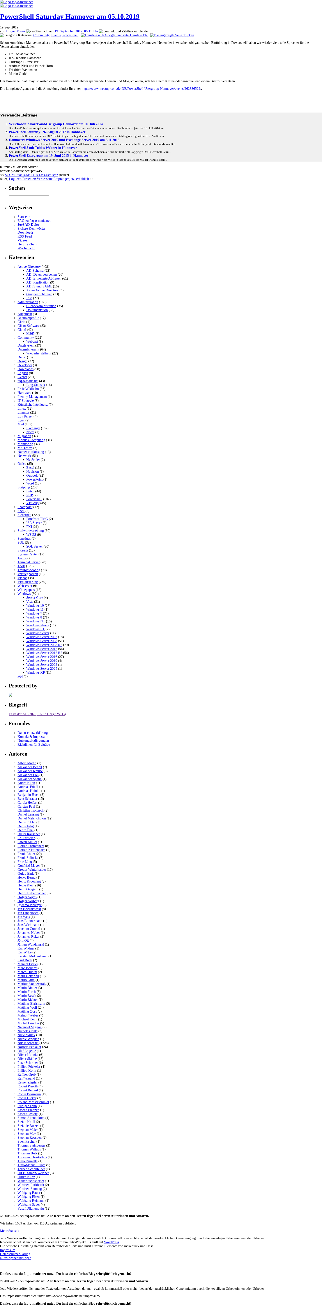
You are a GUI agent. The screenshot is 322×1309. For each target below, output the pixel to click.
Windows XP (35, 672)
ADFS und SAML (39, 286)
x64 (20, 676)
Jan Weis (24, 917)
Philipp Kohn (27, 1070)
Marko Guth (26, 980)
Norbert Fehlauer (29, 1047)
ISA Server (34, 523)
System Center (28, 554)
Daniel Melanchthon (32, 818)
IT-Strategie (26, 400)
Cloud (22, 329)
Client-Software (28, 326)
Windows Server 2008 (41, 641)
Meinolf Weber (28, 1015)
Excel (30, 467)
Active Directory (29, 266)
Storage (23, 550)
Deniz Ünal (26, 830)
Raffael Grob (27, 1074)
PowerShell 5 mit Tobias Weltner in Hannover (43, 148)
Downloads (26, 232)
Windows (24, 593)
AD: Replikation (37, 282)
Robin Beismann (29, 1094)
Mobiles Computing (31, 440)
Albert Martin (27, 763)
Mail (21, 424)
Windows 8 (34, 617)
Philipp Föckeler (29, 1066)
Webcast (32, 341)
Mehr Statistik (9, 1231)
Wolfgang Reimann (31, 1200)
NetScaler (33, 460)
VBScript (32, 503)
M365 (30, 333)
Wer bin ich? (26, 248)
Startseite (24, 216)
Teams (22, 558)
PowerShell (70, 35)
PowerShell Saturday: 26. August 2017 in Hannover (47, 132)
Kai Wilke (25, 952)
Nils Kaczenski (28, 1043)
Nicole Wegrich (28, 1039)
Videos (22, 240)
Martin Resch (27, 995)
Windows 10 (35, 605)
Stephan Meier (28, 1129)
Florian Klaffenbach (31, 850)
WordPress (111, 1242)
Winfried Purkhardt (31, 1185)
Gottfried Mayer (29, 865)
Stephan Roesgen (30, 1137)
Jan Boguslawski (29, 909)
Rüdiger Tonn (27, 1106)
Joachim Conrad (29, 928)
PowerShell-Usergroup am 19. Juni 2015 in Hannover (48, 155)
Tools (21, 566)
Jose (29, 298)
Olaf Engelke (27, 1051)
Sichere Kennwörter (31, 228)
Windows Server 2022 (41, 664)
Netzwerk (24, 456)
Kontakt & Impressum (33, 736)
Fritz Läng (25, 861)
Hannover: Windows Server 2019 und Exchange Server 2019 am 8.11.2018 (64, 140)
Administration (28, 302)
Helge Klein (26, 885)
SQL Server (34, 546)
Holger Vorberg (28, 901)
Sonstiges (24, 538)
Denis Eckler (26, 822)
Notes (30, 432)
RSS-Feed (25, 236)
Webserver (25, 586)
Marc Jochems (27, 968)
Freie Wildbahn (28, 389)
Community (41, 35)
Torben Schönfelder (31, 1169)
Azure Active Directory (42, 290)
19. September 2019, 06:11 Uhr (76, 31)
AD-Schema (35, 270)
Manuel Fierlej (28, 964)
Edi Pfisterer (26, 838)
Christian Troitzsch (31, 810)
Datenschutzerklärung (33, 733)
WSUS (31, 534)
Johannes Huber (29, 932)
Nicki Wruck (26, 1035)
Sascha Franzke (28, 1110)
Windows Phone (37, 625)
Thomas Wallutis (29, 1149)
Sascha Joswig (28, 1114)
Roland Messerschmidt (33, 1102)
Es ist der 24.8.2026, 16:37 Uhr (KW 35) (37, 714)
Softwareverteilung (31, 530)
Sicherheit (24, 515)
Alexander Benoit (30, 767)
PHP (29, 495)
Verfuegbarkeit (28, 574)
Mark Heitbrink (28, 976)
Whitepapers (26, 590)
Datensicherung (28, 349)
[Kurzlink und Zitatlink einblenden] (124, 31)
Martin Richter (28, 999)
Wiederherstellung (38, 353)
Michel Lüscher (28, 1023)
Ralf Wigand (26, 1078)
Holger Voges (15, 31)
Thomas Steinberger (31, 1145)
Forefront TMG (37, 519)
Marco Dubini (27, 972)
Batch (30, 491)
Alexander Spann (30, 779)
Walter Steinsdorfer (31, 1181)
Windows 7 (34, 613)
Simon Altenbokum (31, 1118)
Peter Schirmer (28, 1062)
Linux (22, 408)
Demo (22, 357)
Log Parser (25, 416)
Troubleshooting (29, 570)
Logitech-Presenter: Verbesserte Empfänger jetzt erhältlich (49, 179)
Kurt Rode (25, 960)
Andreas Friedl (28, 787)
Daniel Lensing (28, 814)
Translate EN (138, 35)
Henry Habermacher (32, 893)
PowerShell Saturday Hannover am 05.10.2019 (70, 16)
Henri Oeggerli (28, 889)
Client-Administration (41, 306)
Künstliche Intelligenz (33, 404)
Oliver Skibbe (27, 1059)
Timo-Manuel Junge (31, 1165)
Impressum (7, 1250)
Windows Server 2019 (41, 660)
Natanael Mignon (30, 1027)
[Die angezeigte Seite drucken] (172, 35)
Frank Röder (26, 854)
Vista (29, 601)
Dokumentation (37, 310)
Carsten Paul (26, 806)
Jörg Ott (23, 940)
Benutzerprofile (28, 318)
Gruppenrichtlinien (39, 294)
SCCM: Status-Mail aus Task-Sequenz (31, 175)
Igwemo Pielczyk (30, 905)
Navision (32, 471)
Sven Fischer (26, 1141)
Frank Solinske (28, 858)
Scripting (24, 487)
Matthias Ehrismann (31, 1003)
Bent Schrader (27, 798)
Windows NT (35, 621)
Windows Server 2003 (41, 637)
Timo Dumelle (27, 1161)
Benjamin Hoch (28, 794)
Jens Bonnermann (30, 921)
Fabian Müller (27, 842)
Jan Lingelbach (28, 913)
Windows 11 (35, 609)
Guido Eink (26, 873)
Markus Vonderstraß (32, 984)
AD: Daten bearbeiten (41, 274)
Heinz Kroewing (29, 881)
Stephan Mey (27, 1133)
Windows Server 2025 (41, 668)
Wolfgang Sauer (29, 1204)
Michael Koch (27, 1019)
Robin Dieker (27, 1098)
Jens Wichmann (28, 925)
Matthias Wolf (27, 1007)
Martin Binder (27, 988)
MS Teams (25, 448)
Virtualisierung (28, 582)
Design (22, 361)
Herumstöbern (27, 244)
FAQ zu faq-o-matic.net (34, 220)
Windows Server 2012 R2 (44, 653)
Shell (21, 511)
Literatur (23, 412)
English (23, 373)
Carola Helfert (27, 802)
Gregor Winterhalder (32, 869)
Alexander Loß (28, 775)
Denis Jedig (26, 826)
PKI (29, 527)
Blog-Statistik (35, 385)
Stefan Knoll (26, 1122)
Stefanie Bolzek (28, 1126)
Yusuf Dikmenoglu (31, 1208)
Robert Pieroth (28, 1086)
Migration (24, 436)
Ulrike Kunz (26, 1177)
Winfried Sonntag (30, 1189)
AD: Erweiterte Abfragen (43, 278)
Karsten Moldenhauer (33, 956)
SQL (21, 542)
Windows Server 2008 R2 (44, 645)
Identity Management (32, 396)
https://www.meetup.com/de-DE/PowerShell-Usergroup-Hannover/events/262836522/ (141, 88)
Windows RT (35, 629)
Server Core (34, 597)
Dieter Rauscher (29, 834)
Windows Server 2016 (41, 657)
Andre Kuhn (26, 783)
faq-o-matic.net (28, 381)
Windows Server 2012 (41, 649)
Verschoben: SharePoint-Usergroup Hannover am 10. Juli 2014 (56, 124)
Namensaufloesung (31, 452)
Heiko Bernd (26, 877)
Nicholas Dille (27, 1031)
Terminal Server (29, 562)
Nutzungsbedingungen (33, 740)
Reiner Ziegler (27, 1082)
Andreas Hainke (29, 791)
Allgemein (25, 314)
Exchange (33, 428)
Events (56, 35)
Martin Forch (27, 992)
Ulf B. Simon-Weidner (33, 1173)
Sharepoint (25, 507)
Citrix (21, 322)
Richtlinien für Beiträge (34, 744)
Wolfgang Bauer (29, 1192)
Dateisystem (26, 345)
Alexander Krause (30, 771)
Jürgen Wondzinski (31, 944)
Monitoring (25, 444)
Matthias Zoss (27, 1011)
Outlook (32, 475)
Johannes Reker (28, 936)
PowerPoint (34, 479)
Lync (21, 420)
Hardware (24, 393)
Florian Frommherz (31, 846)
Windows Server (37, 633)
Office (22, 463)
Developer (25, 365)
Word (30, 483)
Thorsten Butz (27, 1153)
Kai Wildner (26, 948)
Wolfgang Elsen (29, 1196)
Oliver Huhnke (28, 1055)
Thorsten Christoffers (32, 1157)
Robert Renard (28, 1090)
